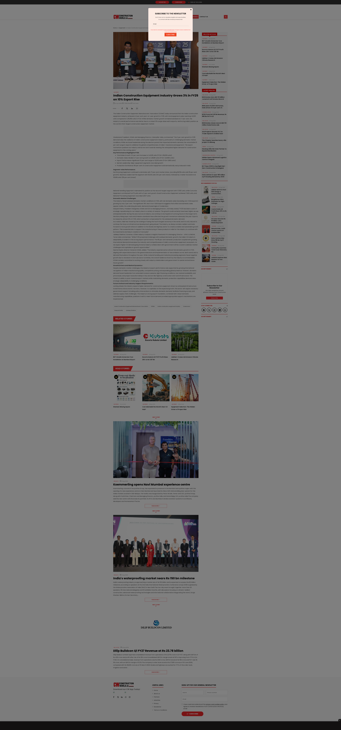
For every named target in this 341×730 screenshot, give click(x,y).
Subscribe (170, 35)
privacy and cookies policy (169, 29)
